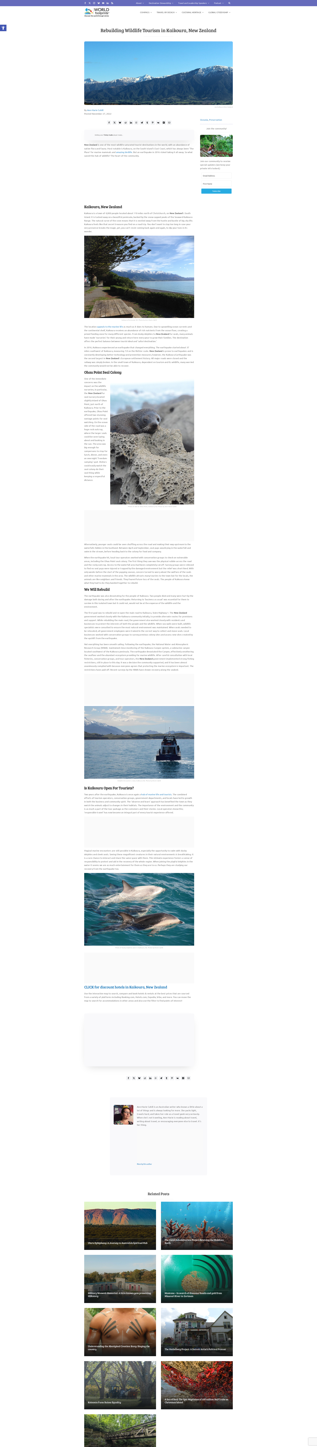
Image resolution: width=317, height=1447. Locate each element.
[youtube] (103, 3)
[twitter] (90, 3)
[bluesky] (99, 3)
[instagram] (94, 3)
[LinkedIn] (131, 122)
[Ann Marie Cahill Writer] (123, 1106)
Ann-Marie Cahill (95, 110)
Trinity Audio (108, 135)
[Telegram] (142, 122)
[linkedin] (108, 3)
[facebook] (85, 3)
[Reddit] (125, 122)
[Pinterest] (152, 122)
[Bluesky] (120, 122)
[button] (3, 28)
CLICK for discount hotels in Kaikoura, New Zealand (125, 986)
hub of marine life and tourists (156, 794)
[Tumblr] (147, 122)
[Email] (169, 122)
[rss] (112, 3)
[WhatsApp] (136, 122)
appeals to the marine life (110, 326)
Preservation (215, 119)
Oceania (204, 119)
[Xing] (164, 122)
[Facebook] (109, 122)
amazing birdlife (124, 152)
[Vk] (158, 122)
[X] (114, 122)
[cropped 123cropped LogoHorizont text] (96, 8)
